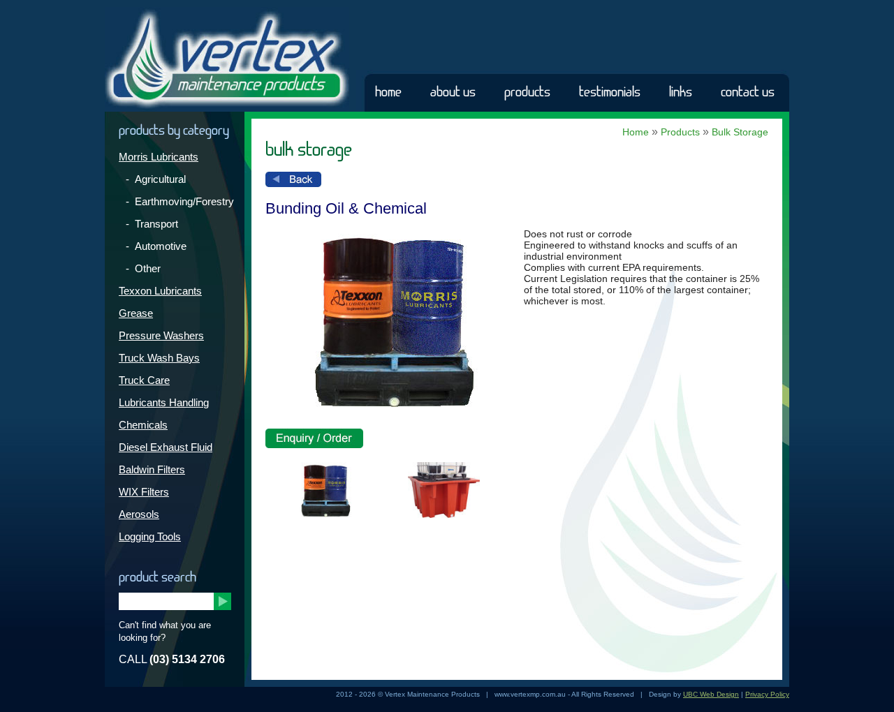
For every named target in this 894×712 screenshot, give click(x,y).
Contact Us (748, 92)
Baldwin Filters (152, 469)
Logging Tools (150, 536)
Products (527, 92)
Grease (136, 313)
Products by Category (174, 130)
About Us (453, 92)
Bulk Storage (740, 132)
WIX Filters (144, 492)
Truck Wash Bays (159, 358)
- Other (143, 268)
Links (680, 92)
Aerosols (139, 514)
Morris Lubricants (158, 157)
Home (388, 92)
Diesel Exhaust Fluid (165, 447)
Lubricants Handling (164, 402)
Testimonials (609, 92)
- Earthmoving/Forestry (180, 201)
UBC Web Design (711, 694)
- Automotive (156, 246)
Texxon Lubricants (160, 291)
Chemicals (143, 425)
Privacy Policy (767, 694)
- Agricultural (156, 179)
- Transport (152, 224)
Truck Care (144, 380)
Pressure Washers (161, 335)
